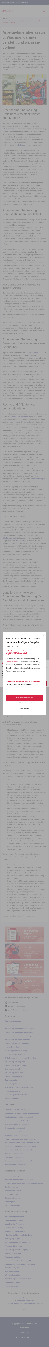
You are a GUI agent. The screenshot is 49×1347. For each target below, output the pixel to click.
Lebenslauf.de (11, 662)
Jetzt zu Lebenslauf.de (24, 698)
